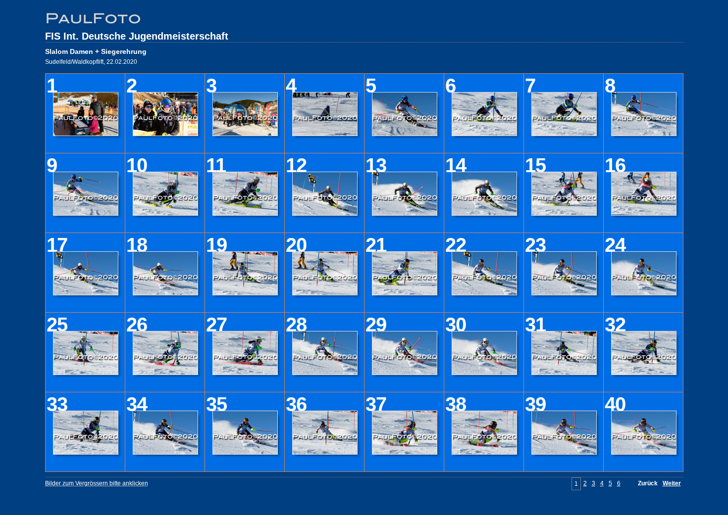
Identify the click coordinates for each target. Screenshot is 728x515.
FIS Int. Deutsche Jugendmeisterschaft (136, 36)
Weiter (672, 483)
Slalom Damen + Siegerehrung (96, 51)
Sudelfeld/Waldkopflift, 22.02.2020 (91, 61)
